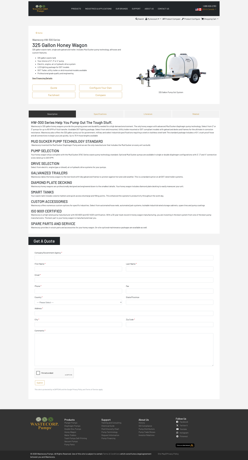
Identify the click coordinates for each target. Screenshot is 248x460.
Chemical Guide (107, 426)
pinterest (184, 436)
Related (195, 114)
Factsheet (53, 95)
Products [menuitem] (76, 8)
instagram (184, 432)
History (142, 422)
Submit (40, 382)
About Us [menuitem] (149, 8)
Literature (148, 114)
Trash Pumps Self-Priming (75, 438)
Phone (37, 286)
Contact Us (163, 8)
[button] (139, 19)
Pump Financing (108, 438)
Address (38, 308)
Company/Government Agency (48, 252)
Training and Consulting (111, 422)
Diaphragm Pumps (72, 426)
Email (37, 275)
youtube (183, 429)
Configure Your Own (101, 87)
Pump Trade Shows (147, 432)
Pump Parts (69, 444)
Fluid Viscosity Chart (110, 429)
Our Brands (122, 8)
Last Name (130, 264)
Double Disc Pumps (72, 429)
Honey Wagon (70, 432)
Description (52, 114)
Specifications (100, 114)
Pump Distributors (147, 429)
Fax (127, 286)
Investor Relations (146, 435)
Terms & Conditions (111, 453)
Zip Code (130, 319)
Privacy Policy (172, 453)
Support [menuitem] (136, 8)
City (36, 319)
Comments (39, 330)
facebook (184, 422)
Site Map (161, 453)
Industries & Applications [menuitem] (98, 8)
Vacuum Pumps (71, 441)
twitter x (184, 425)
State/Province (132, 297)
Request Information (110, 435)
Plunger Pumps (70, 422)
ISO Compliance (145, 426)
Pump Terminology (109, 432)
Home (39, 33)
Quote (54, 87)
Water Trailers (70, 435)
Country (38, 297)
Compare (100, 95)
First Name (39, 264)
